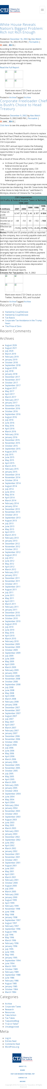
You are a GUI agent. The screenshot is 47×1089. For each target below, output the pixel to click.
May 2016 (9, 425)
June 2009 (9, 658)
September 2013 (12, 517)
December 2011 (12, 578)
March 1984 (10, 992)
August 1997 (11, 923)
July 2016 (9, 420)
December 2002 (12, 837)
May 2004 (9, 799)
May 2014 (9, 494)
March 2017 (10, 397)
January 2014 (11, 506)
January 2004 (11, 808)
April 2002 (9, 845)
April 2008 (9, 696)
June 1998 (9, 911)
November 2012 (12, 546)
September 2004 (12, 793)
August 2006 (11, 744)
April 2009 (9, 664)
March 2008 (10, 698)
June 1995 (9, 952)
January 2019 (11, 359)
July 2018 (9, 371)
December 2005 (12, 765)
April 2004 (9, 802)
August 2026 (11, 345)
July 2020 (9, 351)
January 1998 (11, 917)
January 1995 (11, 957)
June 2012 (9, 560)
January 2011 (11, 609)
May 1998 (9, 914)
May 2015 (9, 460)
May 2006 (9, 753)
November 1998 (12, 908)
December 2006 (12, 736)
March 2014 (10, 500)
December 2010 (12, 612)
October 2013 (11, 514)
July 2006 (9, 747)
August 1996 (11, 931)
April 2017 (9, 394)
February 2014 (12, 503)
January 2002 (11, 851)
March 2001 (10, 877)
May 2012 (9, 563)
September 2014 (12, 483)
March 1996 (10, 940)
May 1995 (9, 954)
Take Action (10, 1015)
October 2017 (11, 382)
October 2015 (11, 445)
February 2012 (12, 572)
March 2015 (10, 466)
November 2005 (12, 768)
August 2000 (11, 885)
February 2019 (12, 356)
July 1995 (9, 949)
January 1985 (11, 986)
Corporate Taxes (13, 1006)
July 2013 (9, 523)
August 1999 (11, 900)
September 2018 (12, 365)
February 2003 (12, 831)
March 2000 (10, 891)
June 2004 (9, 796)
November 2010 (12, 615)
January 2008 (11, 704)
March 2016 (10, 431)
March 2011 (10, 604)
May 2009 (9, 661)
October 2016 (11, 411)
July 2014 (9, 489)
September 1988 (12, 974)
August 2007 (11, 716)
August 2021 (11, 348)
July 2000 (9, 888)
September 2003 (12, 816)
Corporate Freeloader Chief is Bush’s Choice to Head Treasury (23, 104)
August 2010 (11, 624)
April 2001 (9, 874)
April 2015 (9, 463)
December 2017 (12, 376)
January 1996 (11, 946)
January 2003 (11, 834)
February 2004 (12, 805)
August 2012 (11, 555)
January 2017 (11, 402)
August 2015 (11, 451)
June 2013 (9, 526)
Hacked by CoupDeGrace (16, 312)
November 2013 (12, 512)
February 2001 (12, 880)
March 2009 (10, 667)
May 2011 (9, 598)
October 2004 (11, 790)
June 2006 (9, 750)
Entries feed (10, 1041)
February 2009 (12, 670)
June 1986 (9, 977)
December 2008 (12, 676)
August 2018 (11, 368)
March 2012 (10, 569)
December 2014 (12, 474)
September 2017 (12, 385)
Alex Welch (36, 39)
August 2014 (11, 486)
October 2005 (11, 770)
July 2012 (9, 558)
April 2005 (9, 779)
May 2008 (9, 693)
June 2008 (9, 690)
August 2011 (11, 589)
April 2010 (9, 635)
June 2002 (9, 842)
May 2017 (9, 391)
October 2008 (11, 681)
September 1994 (12, 960)
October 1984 (11, 989)
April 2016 (9, 428)
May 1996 (9, 937)
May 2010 (9, 632)
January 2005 (11, 788)
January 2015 (11, 471)
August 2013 (11, 520)
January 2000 (11, 897)
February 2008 (12, 701)
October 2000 (11, 882)
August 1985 (11, 983)
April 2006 (9, 756)
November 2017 (12, 379)
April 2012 (9, 566)
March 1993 (10, 966)
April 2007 (9, 724)
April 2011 (9, 601)
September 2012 (12, 552)
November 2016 (12, 408)
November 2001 (12, 857)
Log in (8, 1038)
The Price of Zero (13, 326)
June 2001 (9, 868)
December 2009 (12, 644)
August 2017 (11, 388)
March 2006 (10, 759)
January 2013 (11, 540)
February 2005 (12, 785)
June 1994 (9, 963)
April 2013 (9, 532)
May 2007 (9, 721)
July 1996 (9, 934)
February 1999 (12, 905)
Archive (12, 97)
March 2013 (10, 535)
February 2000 (12, 894)
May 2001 (9, 871)
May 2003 (9, 825)
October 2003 (11, 813)
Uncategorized (12, 1026)
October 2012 (11, 549)
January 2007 (11, 733)
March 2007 (10, 727)
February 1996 (12, 943)
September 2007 (12, 713)
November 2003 (12, 811)
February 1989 (12, 972)
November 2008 (12, 678)
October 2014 (11, 480)
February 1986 (12, 980)
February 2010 (12, 641)
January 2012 (11, 575)
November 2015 (12, 443)
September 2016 (12, 414)
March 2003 (10, 828)
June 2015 (9, 457)
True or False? (11, 1023)
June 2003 (9, 822)
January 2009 (11, 673)
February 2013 (12, 537)
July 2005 (9, 773)
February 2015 (12, 468)
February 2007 (12, 730)
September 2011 (12, 586)
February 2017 (12, 399)
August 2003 (11, 819)
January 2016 (11, 437)
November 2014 (12, 477)
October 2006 (11, 742)
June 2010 (9, 629)
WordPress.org (12, 1046)
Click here (4, 125)
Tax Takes (10, 1018)
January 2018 (11, 374)
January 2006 (11, 762)
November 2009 (12, 647)
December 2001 (12, 854)
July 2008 (9, 687)
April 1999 (9, 903)
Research (9, 1009)
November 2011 (12, 581)
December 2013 (12, 509)
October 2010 (11, 618)
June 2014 (9, 492)
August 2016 (11, 417)
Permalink (34, 42)
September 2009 (12, 652)
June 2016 (9, 422)
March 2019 (10, 353)
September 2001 (12, 862)
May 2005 (9, 776)
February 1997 (12, 926)
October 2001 (11, 860)
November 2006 (12, 739)
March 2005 (10, 782)
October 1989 (11, 969)
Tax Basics (10, 317)
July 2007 (9, 719)
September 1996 (12, 929)
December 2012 (12, 543)
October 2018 (11, 362)
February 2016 (12, 434)
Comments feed (12, 1044)
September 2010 (12, 621)
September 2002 (12, 839)
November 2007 (12, 710)
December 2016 (12, 405)
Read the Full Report (9, 67)
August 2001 (11, 865)
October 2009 (11, 650)
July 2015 (9, 454)
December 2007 (12, 707)
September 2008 (12, 684)
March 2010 (10, 638)
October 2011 (11, 584)
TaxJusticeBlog (12, 1021)
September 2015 (12, 448)
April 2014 (9, 497)
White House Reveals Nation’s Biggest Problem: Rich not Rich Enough (21, 28)
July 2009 (9, 655)
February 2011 (12, 606)
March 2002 (10, 848)
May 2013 (9, 529)
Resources (10, 1012)
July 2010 (9, 627)
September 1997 (12, 920)
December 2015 (12, 440)
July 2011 (9, 592)
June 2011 (9, 595)
